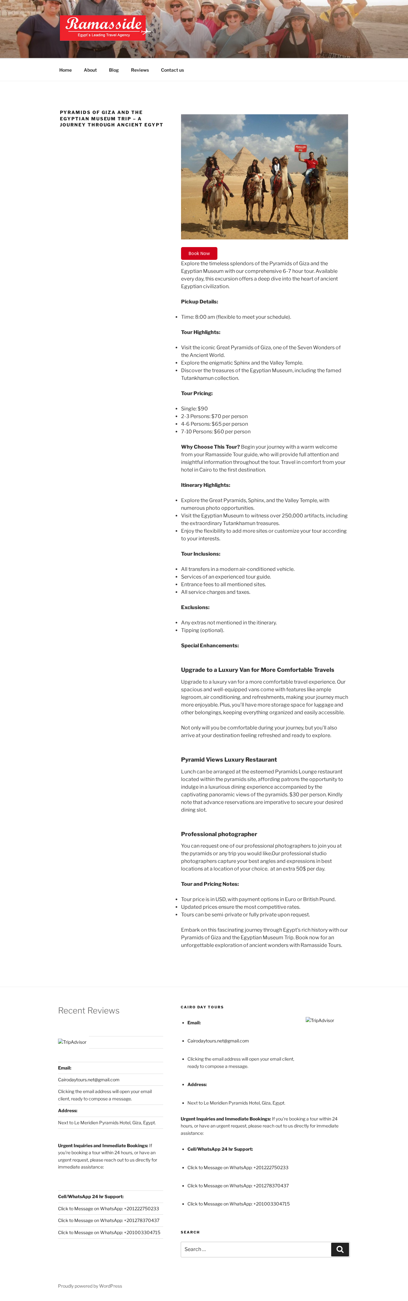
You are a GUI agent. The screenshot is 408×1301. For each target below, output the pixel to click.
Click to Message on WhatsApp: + (92, 1208)
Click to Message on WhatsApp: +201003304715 (109, 1232)
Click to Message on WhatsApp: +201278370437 (108, 1220)
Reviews (140, 70)
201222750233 (143, 1208)
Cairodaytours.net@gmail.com (89, 1079)
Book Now (199, 253)
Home (65, 70)
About (90, 70)
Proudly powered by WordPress (90, 1286)
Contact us (172, 70)
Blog (114, 70)
